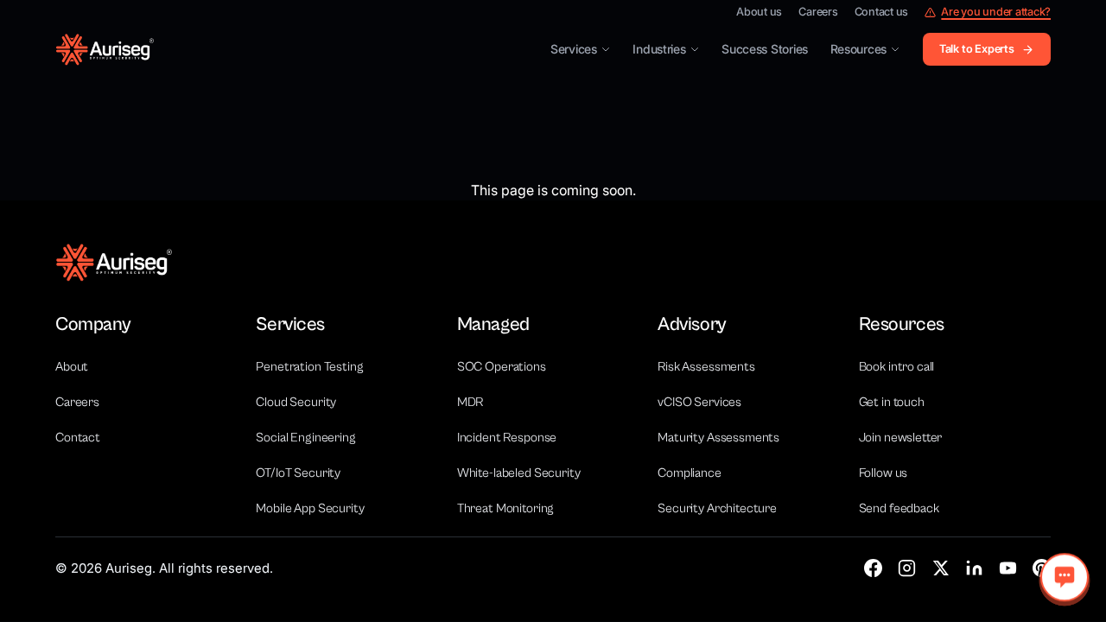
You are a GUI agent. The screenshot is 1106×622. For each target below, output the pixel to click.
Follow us (883, 473)
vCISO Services (699, 402)
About (71, 366)
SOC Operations (501, 366)
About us (759, 12)
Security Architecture (717, 508)
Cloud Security (296, 402)
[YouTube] (1008, 568)
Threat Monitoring (505, 508)
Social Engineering (305, 437)
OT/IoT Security (298, 473)
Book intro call (897, 366)
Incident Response (506, 437)
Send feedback (899, 508)
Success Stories (764, 48)
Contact (77, 437)
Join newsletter (901, 437)
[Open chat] (1064, 577)
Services (573, 48)
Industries (658, 48)
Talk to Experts (976, 48)
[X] (940, 568)
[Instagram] (907, 568)
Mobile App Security (310, 508)
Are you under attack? (996, 12)
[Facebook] (873, 568)
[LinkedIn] (974, 568)
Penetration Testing (309, 366)
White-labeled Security (519, 473)
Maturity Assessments (718, 437)
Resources (858, 48)
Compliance (689, 473)
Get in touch (892, 402)
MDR (470, 402)
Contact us (881, 12)
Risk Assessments (706, 366)
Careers (817, 12)
